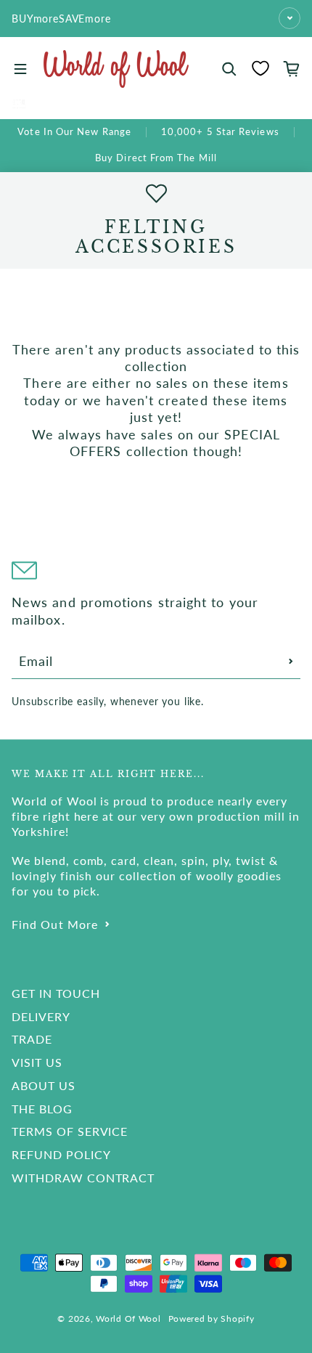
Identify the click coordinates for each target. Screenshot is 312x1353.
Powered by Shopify (211, 1318)
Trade (32, 1039)
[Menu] (20, 69)
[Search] (229, 69)
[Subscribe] (291, 661)
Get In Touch (56, 993)
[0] (260, 68)
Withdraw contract (83, 1178)
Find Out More (55, 924)
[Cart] (291, 69)
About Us (43, 1085)
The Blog (42, 1109)
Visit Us (37, 1062)
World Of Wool (128, 1318)
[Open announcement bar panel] (289, 18)
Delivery (41, 1016)
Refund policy (61, 1154)
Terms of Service (70, 1131)
